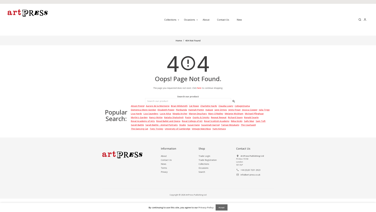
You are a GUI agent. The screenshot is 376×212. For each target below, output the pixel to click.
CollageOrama (242, 105)
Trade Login (204, 156)
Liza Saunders (150, 113)
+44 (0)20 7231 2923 (250, 170)
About (164, 156)
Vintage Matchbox (201, 128)
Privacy (164, 171)
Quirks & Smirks (201, 117)
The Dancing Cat (139, 128)
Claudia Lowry (226, 105)
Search (202, 171)
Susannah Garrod (210, 124)
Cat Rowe (194, 105)
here (199, 88)
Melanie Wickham (234, 113)
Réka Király (236, 121)
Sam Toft (261, 121)
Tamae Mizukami (230, 124)
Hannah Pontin (196, 109)
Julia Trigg (264, 109)
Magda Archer (180, 113)
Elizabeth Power (166, 109)
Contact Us (166, 160)
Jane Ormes (221, 109)
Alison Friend (137, 105)
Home (179, 40)
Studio (182, 124)
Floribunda (181, 109)
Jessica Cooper (249, 109)
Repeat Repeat (218, 117)
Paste (188, 117)
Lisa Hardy (136, 113)
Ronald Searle (251, 117)
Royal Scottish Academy (216, 121)
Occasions (203, 168)
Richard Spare (235, 117)
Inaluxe (209, 109)
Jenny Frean (234, 109)
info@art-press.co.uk (250, 174)
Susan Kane (193, 124)
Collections (204, 164)
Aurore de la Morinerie (157, 105)
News (163, 164)
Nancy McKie (156, 117)
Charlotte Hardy (208, 105)
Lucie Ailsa (165, 113)
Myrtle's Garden (139, 117)
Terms (164, 168)
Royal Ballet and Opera (168, 121)
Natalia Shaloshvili (174, 117)
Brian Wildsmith (179, 105)
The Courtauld (248, 124)
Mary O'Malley (215, 113)
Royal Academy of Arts (143, 121)
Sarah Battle (137, 124)
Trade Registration (208, 160)
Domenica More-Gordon (143, 109)
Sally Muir (249, 121)
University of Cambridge (177, 128)
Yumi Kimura (219, 128)
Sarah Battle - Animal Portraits (161, 124)
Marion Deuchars (198, 113)
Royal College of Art (192, 121)
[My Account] (365, 20)
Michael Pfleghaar (254, 113)
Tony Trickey (156, 128)
